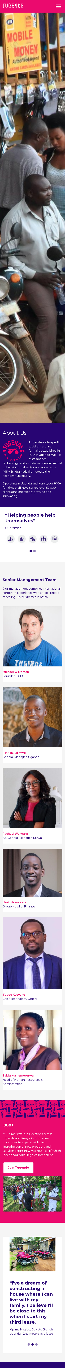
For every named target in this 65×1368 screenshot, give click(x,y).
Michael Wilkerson (16, 672)
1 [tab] (30, 551)
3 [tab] (36, 1344)
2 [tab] (34, 551)
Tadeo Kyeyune (14, 994)
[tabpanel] (32, 525)
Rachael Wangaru (15, 833)
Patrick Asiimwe (14, 752)
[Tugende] (13, 5)
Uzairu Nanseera (14, 902)
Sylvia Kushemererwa (18, 1075)
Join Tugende (18, 1167)
